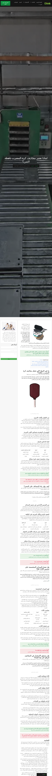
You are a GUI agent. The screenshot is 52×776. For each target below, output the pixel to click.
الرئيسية (36, 165)
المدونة (20, 2)
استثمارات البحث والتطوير (32, 437)
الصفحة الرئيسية (39, 2)
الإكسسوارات (26, 2)
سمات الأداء (33, 677)
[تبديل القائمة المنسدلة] (30, 2)
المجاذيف (33, 2)
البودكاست (16, 2)
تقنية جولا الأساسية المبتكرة (35, 695)
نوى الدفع (39, 507)
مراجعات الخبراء (44, 633)
